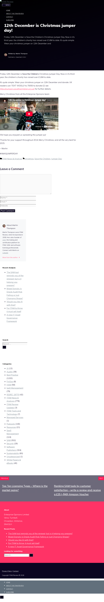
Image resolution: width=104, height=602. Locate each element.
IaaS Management (15, 388)
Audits (10, 372)
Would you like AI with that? (21, 540)
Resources (11, 427)
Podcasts (11, 424)
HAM (9, 385)
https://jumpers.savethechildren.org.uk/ (17, 89)
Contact (9, 17)
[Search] (4, 347)
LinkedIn (5, 253)
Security (10, 443)
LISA (4, 240)
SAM (9, 440)
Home (8, 10)
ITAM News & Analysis (12, 159)
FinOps (10, 381)
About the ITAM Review (15, 13)
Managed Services (15, 417)
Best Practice (12, 375)
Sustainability (13, 453)
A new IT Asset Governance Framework (13, 318)
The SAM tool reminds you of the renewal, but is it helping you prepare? (15, 279)
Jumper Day (56, 159)
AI (8, 368)
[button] (3, 24)
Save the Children (42, 159)
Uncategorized (13, 456)
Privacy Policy (7, 571)
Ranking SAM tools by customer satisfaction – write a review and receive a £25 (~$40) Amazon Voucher (77, 490)
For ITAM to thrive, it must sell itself (23, 543)
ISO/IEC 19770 (13, 394)
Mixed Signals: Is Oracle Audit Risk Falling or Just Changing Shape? (38, 537)
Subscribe (10, 20)
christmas (29, 159)
